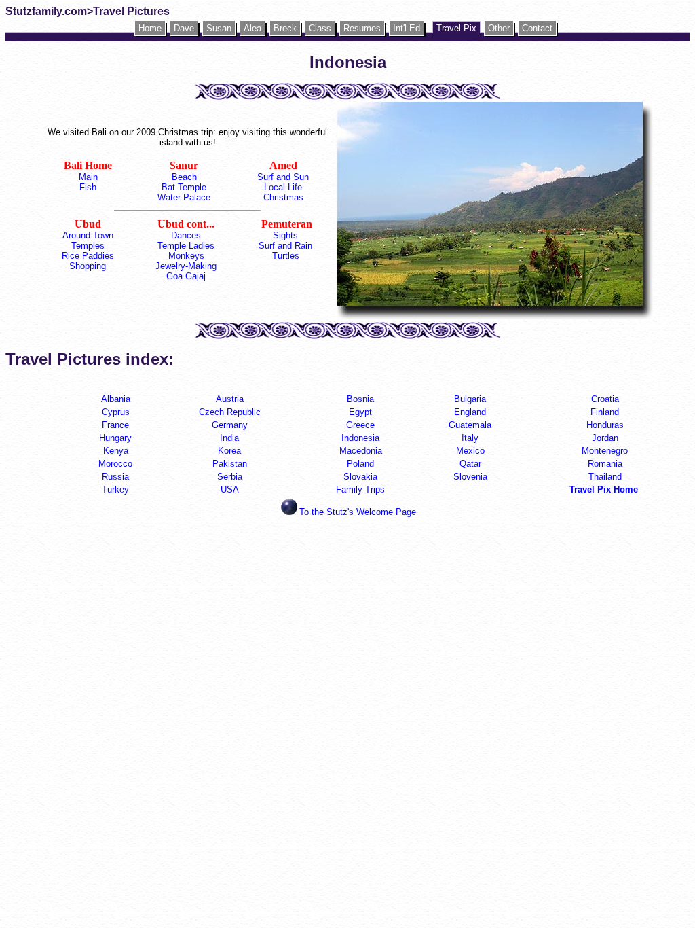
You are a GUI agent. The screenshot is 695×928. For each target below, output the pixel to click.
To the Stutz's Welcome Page (357, 512)
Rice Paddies (88, 256)
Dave (184, 28)
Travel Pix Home (605, 489)
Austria (230, 399)
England (470, 412)
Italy (470, 438)
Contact (537, 28)
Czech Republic (230, 412)
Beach (184, 177)
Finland (604, 412)
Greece (360, 425)
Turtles (285, 256)
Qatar (470, 464)
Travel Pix (456, 28)
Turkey (115, 489)
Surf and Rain (285, 245)
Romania (605, 464)
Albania (115, 399)
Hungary (115, 438)
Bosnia (360, 399)
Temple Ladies (185, 245)
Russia (115, 476)
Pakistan (229, 464)
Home (150, 28)
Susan (218, 28)
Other (499, 28)
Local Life (283, 187)
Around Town (87, 235)
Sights (285, 235)
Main (88, 177)
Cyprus (116, 412)
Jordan (605, 438)
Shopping (87, 266)
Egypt (360, 412)
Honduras (605, 425)
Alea (252, 28)
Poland (360, 464)
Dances (186, 235)
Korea (229, 451)
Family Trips (360, 489)
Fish (87, 187)
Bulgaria (470, 399)
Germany (230, 425)
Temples (88, 245)
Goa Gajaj (186, 276)
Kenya (115, 451)
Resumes (362, 28)
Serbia (229, 476)
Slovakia (360, 476)
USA (230, 489)
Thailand (605, 476)
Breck (285, 28)
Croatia (605, 399)
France (115, 425)
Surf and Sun (283, 177)
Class (320, 28)
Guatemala (470, 425)
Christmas (283, 197)
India (229, 438)
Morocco (115, 464)
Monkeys (186, 256)
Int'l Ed (406, 28)
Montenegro (605, 451)
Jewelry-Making (186, 266)
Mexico (470, 451)
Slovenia (470, 476)
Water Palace (183, 197)
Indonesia (360, 438)
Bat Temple (184, 187)
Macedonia (360, 451)
